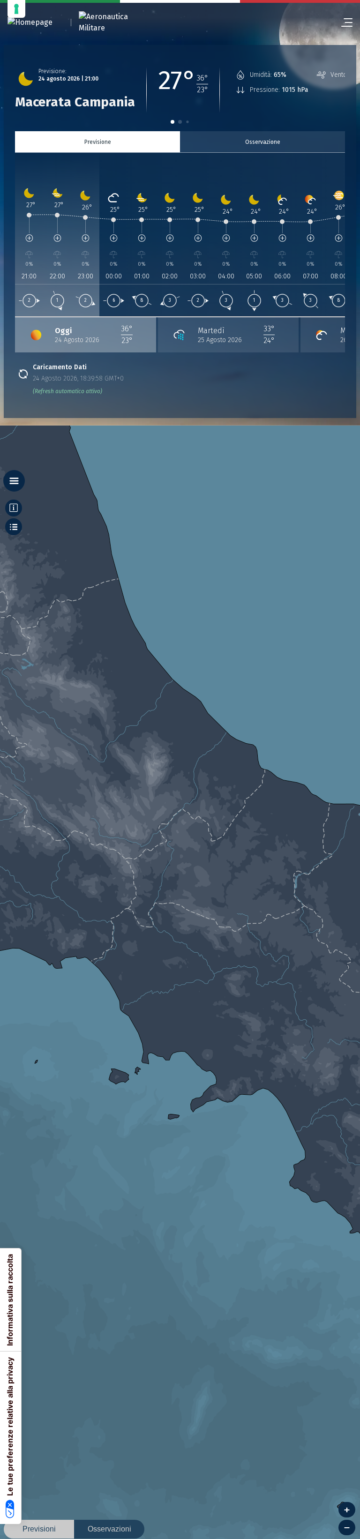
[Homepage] (30, 23)
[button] (172, 122)
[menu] (343, 22)
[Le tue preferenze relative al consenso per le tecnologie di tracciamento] (16, 9)
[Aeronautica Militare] (115, 22)
